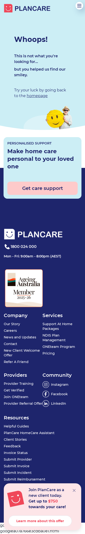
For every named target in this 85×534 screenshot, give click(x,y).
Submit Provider (18, 459)
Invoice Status (16, 453)
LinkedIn (58, 403)
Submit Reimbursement (24, 479)
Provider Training (19, 383)
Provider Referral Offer (23, 403)
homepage (37, 96)
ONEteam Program (58, 347)
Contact (10, 344)
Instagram (59, 384)
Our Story (12, 324)
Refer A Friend (16, 362)
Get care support (42, 188)
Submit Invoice (17, 466)
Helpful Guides (16, 426)
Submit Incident (18, 473)
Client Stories (15, 439)
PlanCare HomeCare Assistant (29, 433)
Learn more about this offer (40, 521)
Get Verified (14, 390)
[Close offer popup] (74, 490)
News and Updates (20, 337)
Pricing (48, 353)
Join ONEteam (16, 397)
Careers (10, 330)
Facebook (59, 394)
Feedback (12, 446)
